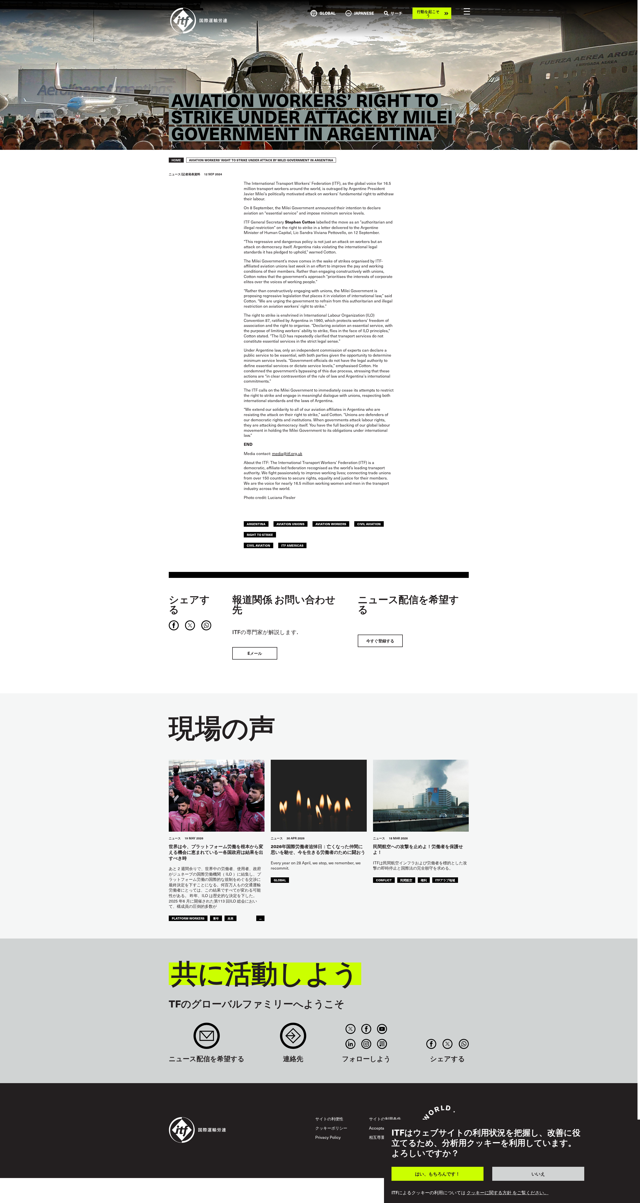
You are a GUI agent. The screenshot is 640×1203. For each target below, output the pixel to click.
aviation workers (331, 524)
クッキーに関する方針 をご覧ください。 (507, 1193)
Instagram (366, 1044)
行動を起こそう (428, 13)
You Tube (382, 1029)
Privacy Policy (328, 1137)
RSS (382, 1044)
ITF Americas (292, 545)
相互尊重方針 (381, 1137)
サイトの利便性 (329, 1119)
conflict (384, 880)
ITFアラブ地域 (445, 880)
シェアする (189, 604)
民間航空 (406, 880)
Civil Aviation (258, 545)
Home (176, 160)
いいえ (538, 1174)
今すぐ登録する (380, 641)
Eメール (255, 653)
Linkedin (350, 1044)
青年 (216, 918)
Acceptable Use (383, 1128)
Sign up (207, 1038)
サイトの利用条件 (385, 1119)
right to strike (260, 534)
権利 (424, 880)
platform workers (188, 918)
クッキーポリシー (331, 1128)
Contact (293, 1038)
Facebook (366, 1029)
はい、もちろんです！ (437, 1174)
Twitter (350, 1029)
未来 (231, 918)
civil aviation (369, 524)
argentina (256, 524)
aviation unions (290, 524)
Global (280, 880)
